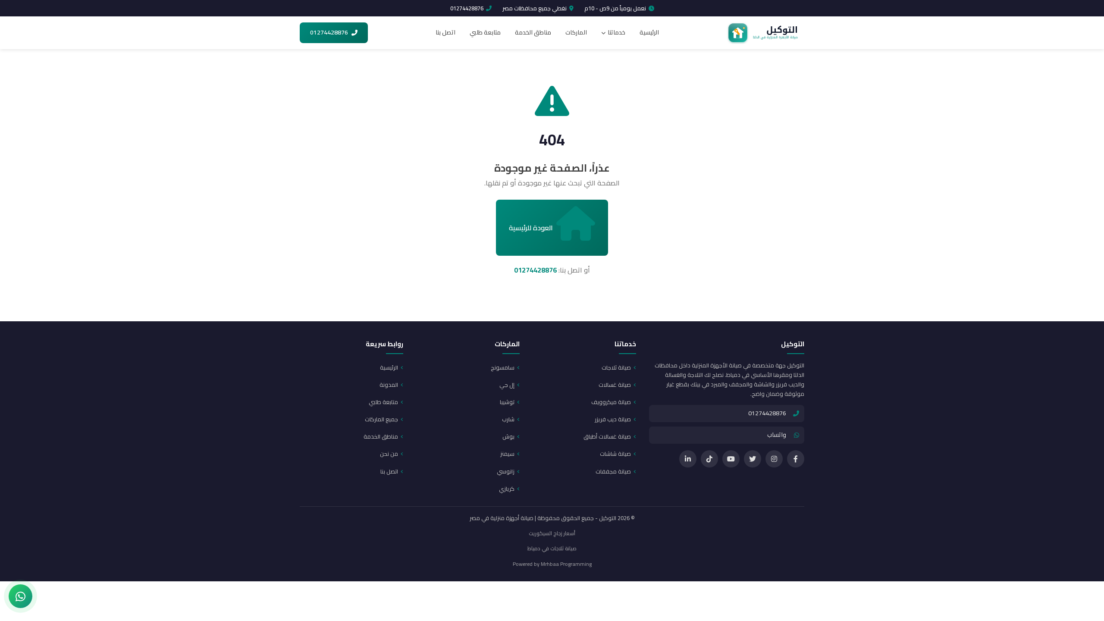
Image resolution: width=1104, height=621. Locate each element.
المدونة (389, 385)
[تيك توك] (709, 458)
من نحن (389, 453)
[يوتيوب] (731, 458)
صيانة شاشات (615, 453)
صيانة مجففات (613, 471)
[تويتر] (752, 458)
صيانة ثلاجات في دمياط (552, 548)
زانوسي (505, 471)
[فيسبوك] (795, 458)
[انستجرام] (774, 458)
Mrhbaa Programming (566, 564)
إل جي (506, 385)
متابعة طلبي (485, 32)
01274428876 (466, 8)
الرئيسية (649, 32)
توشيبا (507, 402)
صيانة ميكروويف (611, 402)
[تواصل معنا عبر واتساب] (20, 596)
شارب (508, 419)
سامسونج (502, 367)
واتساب (776, 434)
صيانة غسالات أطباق (607, 436)
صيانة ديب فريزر (613, 419)
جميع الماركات (381, 419)
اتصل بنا (445, 32)
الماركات (576, 32)
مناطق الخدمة (533, 32)
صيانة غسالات (615, 385)
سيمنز (507, 453)
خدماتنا (616, 32)
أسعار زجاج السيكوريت (552, 533)
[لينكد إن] (687, 458)
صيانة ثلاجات (616, 367)
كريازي (506, 488)
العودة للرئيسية (531, 227)
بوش (508, 436)
